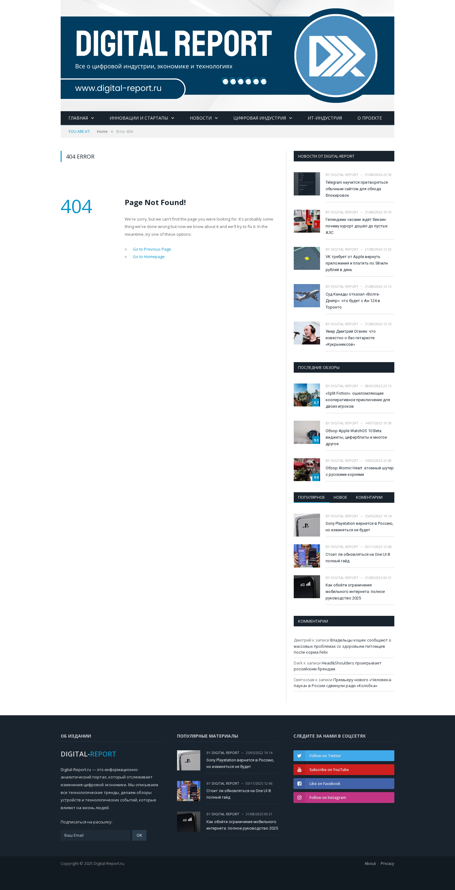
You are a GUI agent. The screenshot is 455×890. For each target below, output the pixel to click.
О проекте (370, 118)
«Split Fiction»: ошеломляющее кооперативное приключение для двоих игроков (358, 400)
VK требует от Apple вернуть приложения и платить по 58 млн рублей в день (357, 263)
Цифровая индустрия (259, 118)
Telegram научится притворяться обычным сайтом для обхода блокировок (357, 189)
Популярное (311, 497)
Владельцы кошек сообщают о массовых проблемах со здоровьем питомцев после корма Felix (342, 646)
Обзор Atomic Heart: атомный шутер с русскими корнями (360, 471)
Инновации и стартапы (139, 118)
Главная (78, 118)
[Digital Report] (227, 54)
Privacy (387, 863)
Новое (340, 497)
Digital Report (344, 174)
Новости (201, 118)
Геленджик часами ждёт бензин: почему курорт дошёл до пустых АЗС (357, 226)
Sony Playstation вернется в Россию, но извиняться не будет (359, 526)
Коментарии (369, 497)
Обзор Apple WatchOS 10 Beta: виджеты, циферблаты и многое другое (356, 437)
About (370, 863)
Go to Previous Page (152, 249)
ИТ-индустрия (325, 118)
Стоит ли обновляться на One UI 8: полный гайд (358, 557)
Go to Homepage (149, 256)
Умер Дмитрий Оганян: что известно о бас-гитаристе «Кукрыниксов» (351, 338)
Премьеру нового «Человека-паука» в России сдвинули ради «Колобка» (343, 683)
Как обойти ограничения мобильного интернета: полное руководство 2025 (355, 591)
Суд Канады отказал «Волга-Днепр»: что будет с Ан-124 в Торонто (353, 300)
